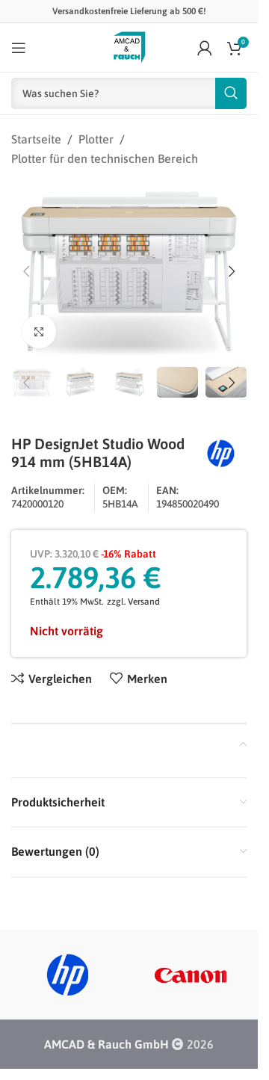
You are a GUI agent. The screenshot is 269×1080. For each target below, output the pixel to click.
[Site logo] (129, 46)
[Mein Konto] (205, 48)
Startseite (36, 139)
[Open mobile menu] (19, 48)
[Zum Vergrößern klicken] (39, 331)
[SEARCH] (231, 93)
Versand (144, 601)
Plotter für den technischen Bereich (104, 158)
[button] (26, 271)
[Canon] (191, 974)
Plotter (96, 139)
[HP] (67, 974)
